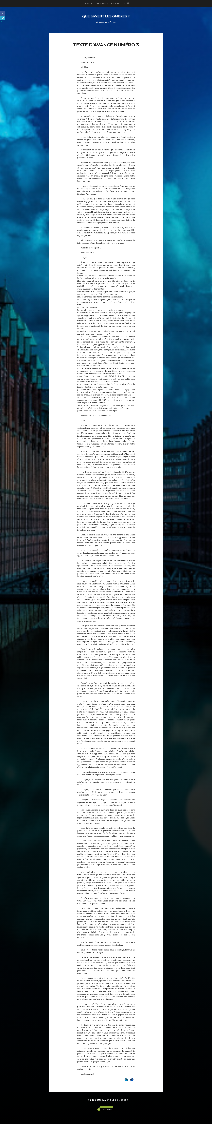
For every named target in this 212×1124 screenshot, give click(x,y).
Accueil (88, 3)
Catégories (115, 3)
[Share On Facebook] (132, 1079)
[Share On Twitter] (126, 1079)
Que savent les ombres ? (106, 16)
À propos (101, 3)
